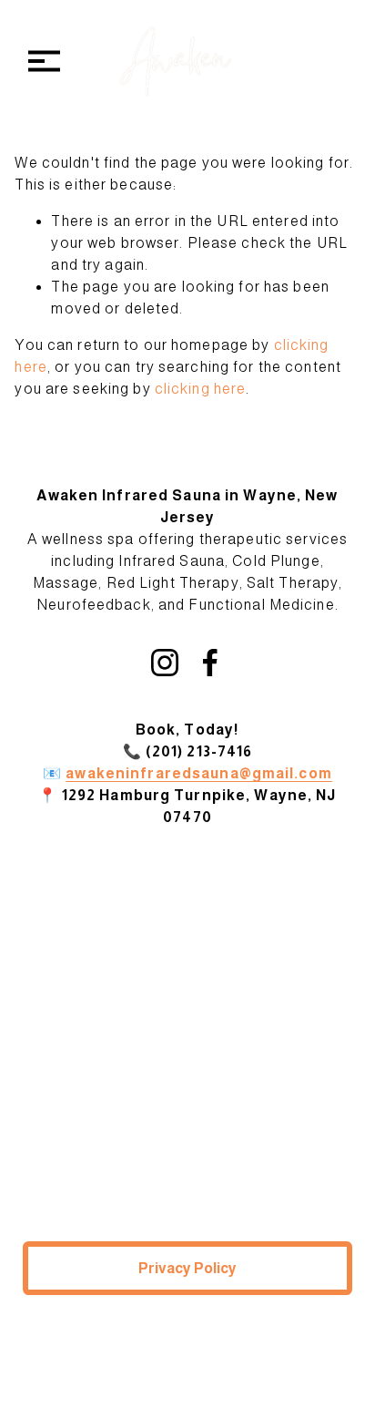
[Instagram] (164, 662)
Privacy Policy (187, 1268)
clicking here (201, 388)
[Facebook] (210, 662)
